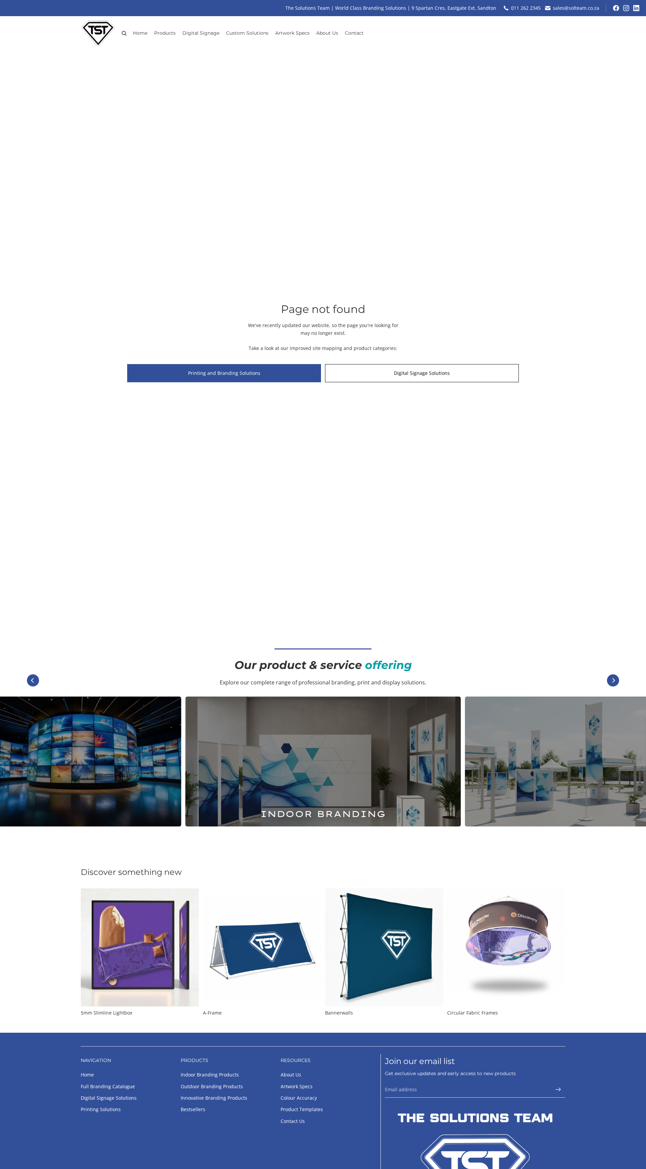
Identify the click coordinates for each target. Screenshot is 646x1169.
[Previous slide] (33, 680)
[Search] (124, 33)
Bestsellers (193, 1109)
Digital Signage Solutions (422, 373)
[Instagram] (626, 8)
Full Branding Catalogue (108, 1086)
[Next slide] (613, 680)
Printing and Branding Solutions (224, 373)
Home (87, 1074)
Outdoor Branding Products (212, 1086)
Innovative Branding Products (214, 1098)
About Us (291, 1074)
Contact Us (293, 1121)
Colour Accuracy (299, 1098)
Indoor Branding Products (210, 1074)
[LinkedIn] (636, 8)
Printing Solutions (101, 1109)
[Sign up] (558, 1090)
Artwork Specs (297, 1086)
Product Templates (302, 1109)
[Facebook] (616, 8)
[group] (323, 761)
